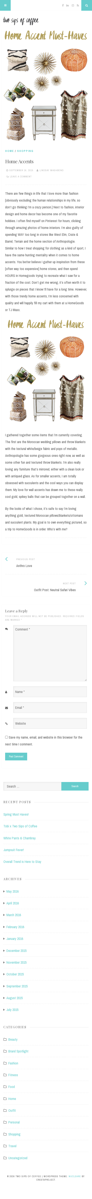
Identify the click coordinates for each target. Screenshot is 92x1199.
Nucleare (75, 1176)
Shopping (25, 151)
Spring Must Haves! (16, 814)
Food (11, 1086)
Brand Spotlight (18, 1051)
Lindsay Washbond (52, 170)
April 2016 (12, 903)
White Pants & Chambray (19, 838)
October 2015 (15, 974)
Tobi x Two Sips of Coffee (20, 826)
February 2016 (15, 926)
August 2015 (14, 998)
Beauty (13, 1039)
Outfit (12, 1110)
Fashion (13, 1063)
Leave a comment (21, 176)
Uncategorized (17, 1158)
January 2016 (14, 938)
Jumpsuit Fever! (13, 849)
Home (9, 151)
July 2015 (12, 1009)
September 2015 (17, 986)
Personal (14, 1122)
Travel (12, 1146)
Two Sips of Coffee (46, 21)
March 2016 (13, 915)
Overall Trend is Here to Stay (22, 861)
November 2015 (16, 962)
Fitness (13, 1075)
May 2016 (12, 891)
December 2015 (16, 950)
